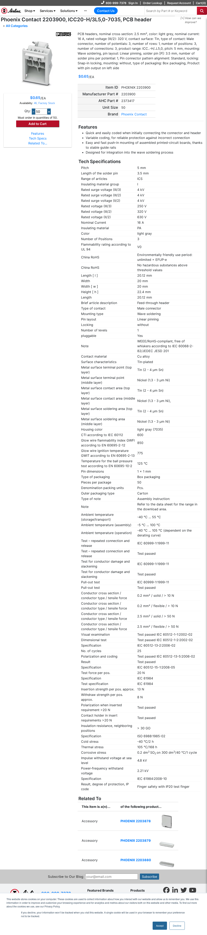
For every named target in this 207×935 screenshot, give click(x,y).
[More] (85, 10)
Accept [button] (160, 925)
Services (46, 11)
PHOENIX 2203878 (135, 821)
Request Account (179, 3)
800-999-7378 (116, 3)
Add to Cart (37, 124)
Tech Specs (37, 138)
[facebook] (166, 890)
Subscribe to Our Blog (65, 877)
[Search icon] (202, 11)
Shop (28, 11)
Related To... (37, 143)
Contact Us (106, 11)
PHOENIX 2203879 (135, 840)
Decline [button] (177, 925)
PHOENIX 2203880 (135, 860)
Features (37, 133)
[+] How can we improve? (191, 20)
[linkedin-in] (175, 890)
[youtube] (193, 890)
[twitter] (184, 890)
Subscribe (149, 877)
